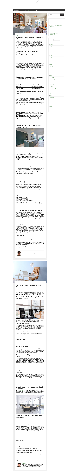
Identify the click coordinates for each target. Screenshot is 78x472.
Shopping (51, 93)
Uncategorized (19, 35)
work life (51, 108)
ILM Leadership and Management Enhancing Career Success (56, 29)
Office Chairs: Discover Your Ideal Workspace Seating (55, 34)
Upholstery (51, 104)
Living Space (52, 71)
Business (51, 44)
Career (51, 46)
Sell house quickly (52, 91)
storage (51, 99)
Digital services (52, 51)
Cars (50, 48)
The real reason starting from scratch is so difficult (56, 23)
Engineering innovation (53, 53)
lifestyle (51, 70)
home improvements (53, 62)
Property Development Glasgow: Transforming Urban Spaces (55, 31)
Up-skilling (51, 102)
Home (15, 6)
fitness (51, 55)
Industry (51, 64)
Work (51, 106)
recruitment (52, 84)
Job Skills (51, 66)
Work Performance (53, 110)
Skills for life (52, 97)
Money (51, 75)
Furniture (51, 59)
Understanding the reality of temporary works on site (56, 26)
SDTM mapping (52, 90)
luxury (51, 73)
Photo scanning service (53, 79)
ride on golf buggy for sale (54, 88)
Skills (51, 95)
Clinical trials (52, 50)
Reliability (51, 86)
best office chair (22, 390)
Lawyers (51, 68)
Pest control (52, 77)
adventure (51, 42)
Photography (52, 81)
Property (51, 82)
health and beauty (53, 61)
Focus (51, 57)
